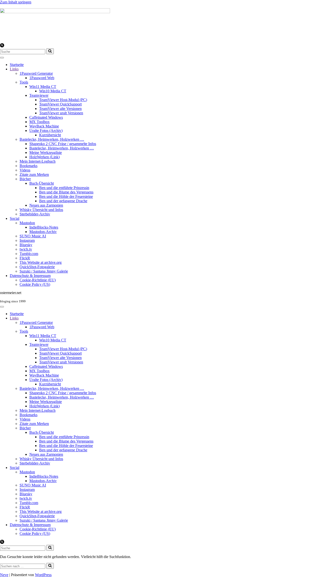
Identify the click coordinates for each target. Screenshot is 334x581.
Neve (4, 575)
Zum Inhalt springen (15, 2)
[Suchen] (2, 46)
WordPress (43, 575)
